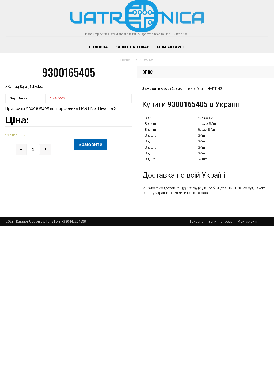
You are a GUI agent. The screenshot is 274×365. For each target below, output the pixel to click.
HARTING (57, 98)
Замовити (90, 144)
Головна (196, 221)
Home (125, 59)
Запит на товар (220, 221)
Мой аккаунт (247, 221)
